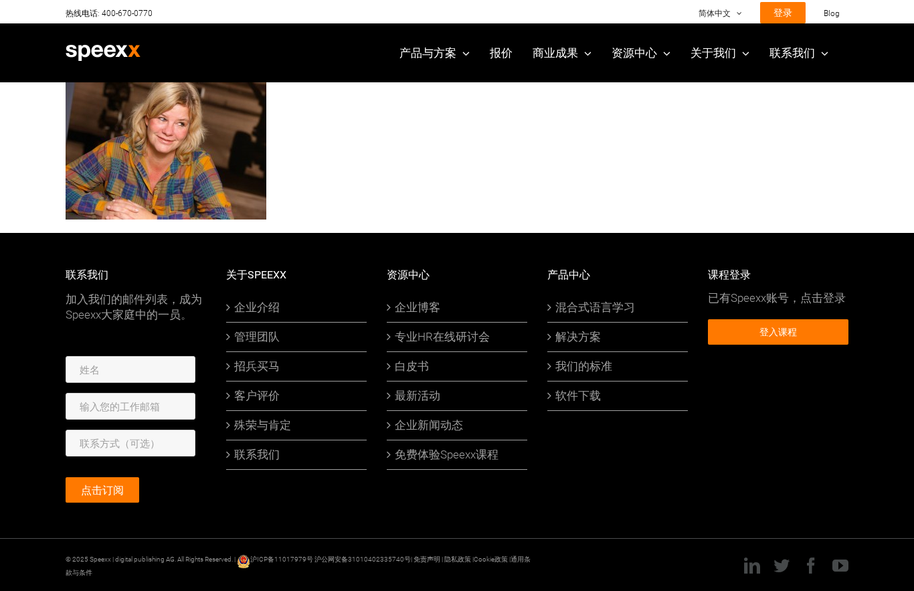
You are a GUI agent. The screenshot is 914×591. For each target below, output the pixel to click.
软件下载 (578, 395)
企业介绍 (257, 307)
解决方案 (578, 336)
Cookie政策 (491, 559)
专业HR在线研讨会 (442, 336)
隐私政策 (458, 559)
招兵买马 (257, 366)
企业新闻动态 (429, 425)
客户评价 (257, 395)
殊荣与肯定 (262, 425)
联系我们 (257, 454)
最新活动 (417, 395)
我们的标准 (583, 366)
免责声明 (427, 559)
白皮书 (412, 366)
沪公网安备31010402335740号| (364, 559)
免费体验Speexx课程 (446, 454)
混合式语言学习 (595, 307)
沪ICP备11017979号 (281, 559)
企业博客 (417, 307)
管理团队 (257, 336)
